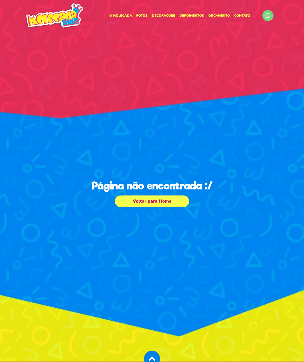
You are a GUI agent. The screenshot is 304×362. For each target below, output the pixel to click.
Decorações (163, 15)
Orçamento (219, 15)
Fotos (141, 15)
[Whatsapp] (268, 15)
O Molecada (120, 15)
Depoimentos (191, 15)
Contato (242, 15)
